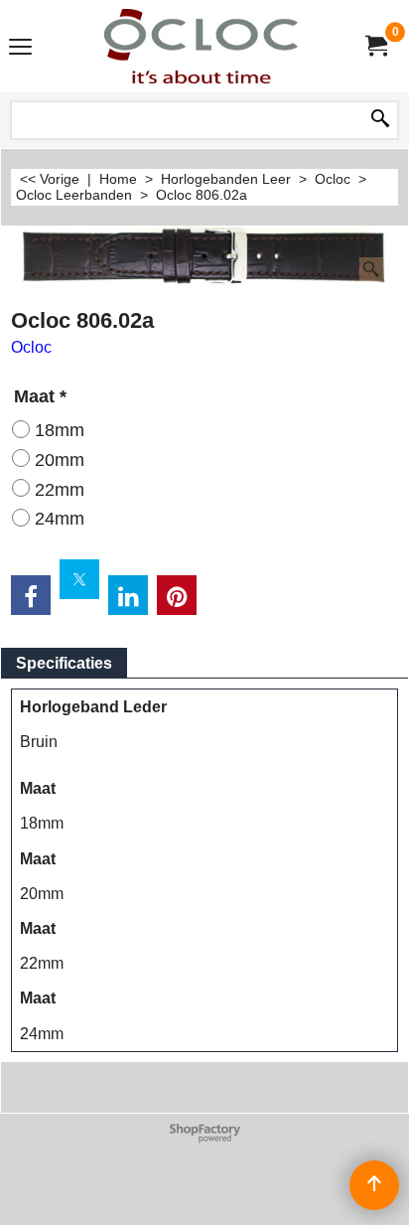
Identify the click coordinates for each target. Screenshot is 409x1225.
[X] (79, 579)
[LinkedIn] (128, 595)
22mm (59, 490)
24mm (59, 519)
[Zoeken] (380, 120)
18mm (59, 430)
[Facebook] (31, 595)
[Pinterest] (177, 595)
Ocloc (31, 347)
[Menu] (20, 48)
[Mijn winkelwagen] (375, 46)
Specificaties (64, 663)
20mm (59, 460)
